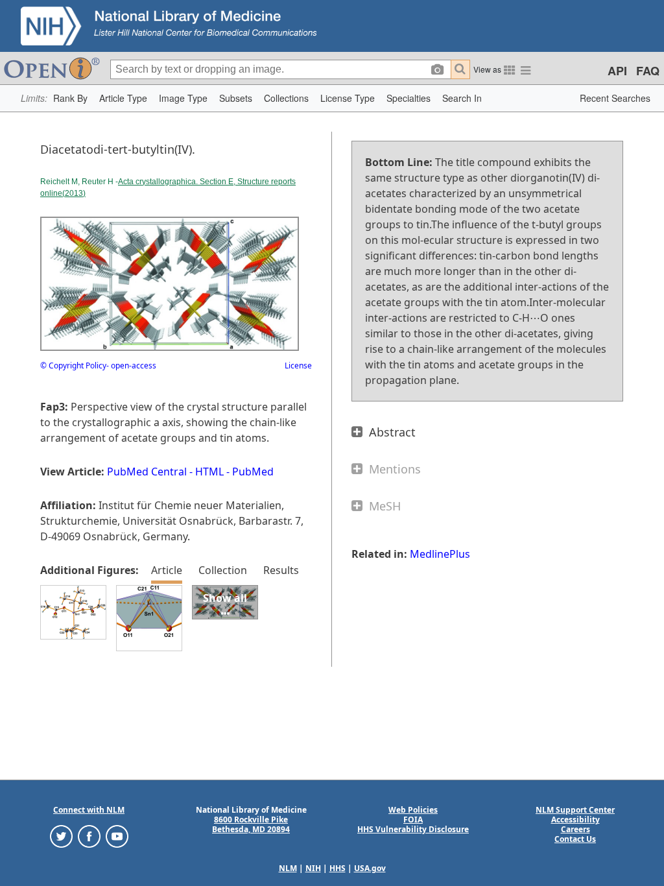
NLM (288, 868)
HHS (337, 868)
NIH (313, 868)
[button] (70, 98)
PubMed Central (147, 471)
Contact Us (575, 838)
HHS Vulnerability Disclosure (413, 829)
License (298, 365)
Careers (575, 829)
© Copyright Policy (73, 365)
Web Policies (413, 809)
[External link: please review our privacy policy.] (61, 835)
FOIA (413, 819)
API (617, 70)
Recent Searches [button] (615, 97)
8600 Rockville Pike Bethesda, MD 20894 (251, 824)
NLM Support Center (575, 809)
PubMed (253, 471)
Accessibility (575, 819)
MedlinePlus (440, 554)
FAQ (647, 70)
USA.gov (370, 868)
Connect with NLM (88, 809)
